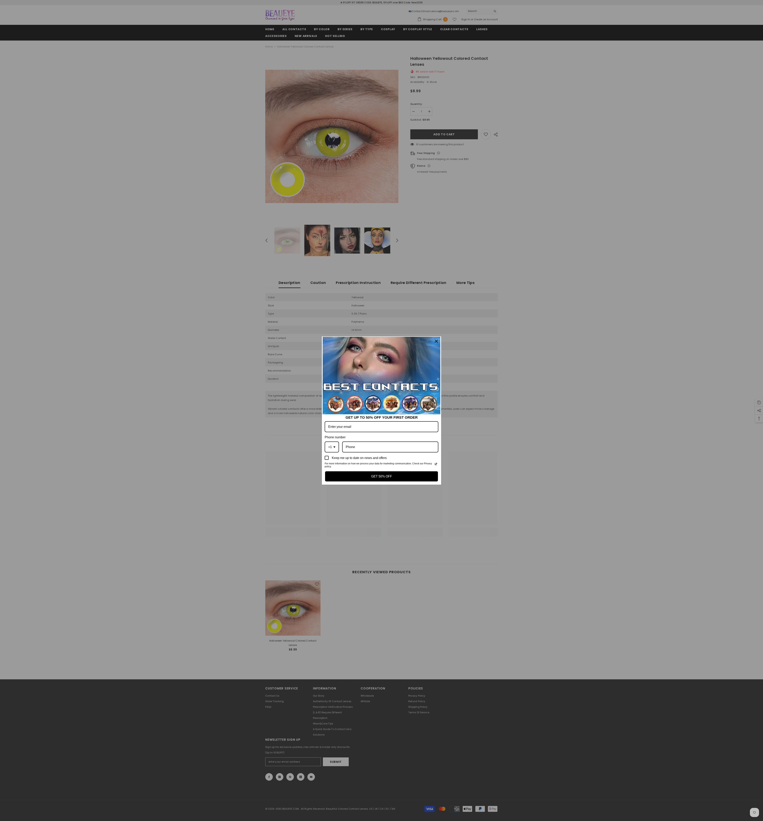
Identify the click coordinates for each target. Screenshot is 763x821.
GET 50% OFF (381, 476)
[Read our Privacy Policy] (436, 464)
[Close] (436, 341)
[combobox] (332, 446)
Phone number (335, 437)
